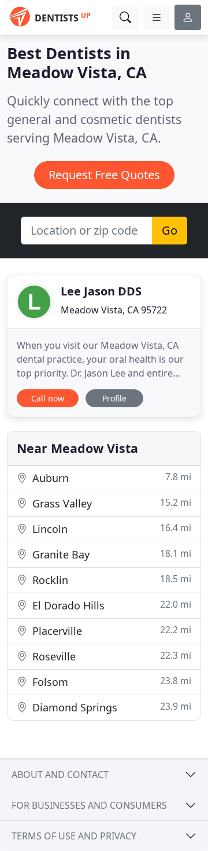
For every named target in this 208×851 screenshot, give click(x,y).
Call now (47, 398)
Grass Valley (110, 503)
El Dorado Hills (110, 605)
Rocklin (110, 579)
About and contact (60, 774)
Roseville (110, 656)
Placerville (110, 630)
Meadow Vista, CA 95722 (114, 310)
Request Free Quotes (104, 174)
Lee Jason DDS (101, 291)
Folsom (110, 681)
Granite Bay (110, 554)
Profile (114, 398)
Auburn (110, 477)
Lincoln (110, 528)
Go (169, 230)
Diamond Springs (110, 707)
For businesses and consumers (89, 805)
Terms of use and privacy (74, 836)
